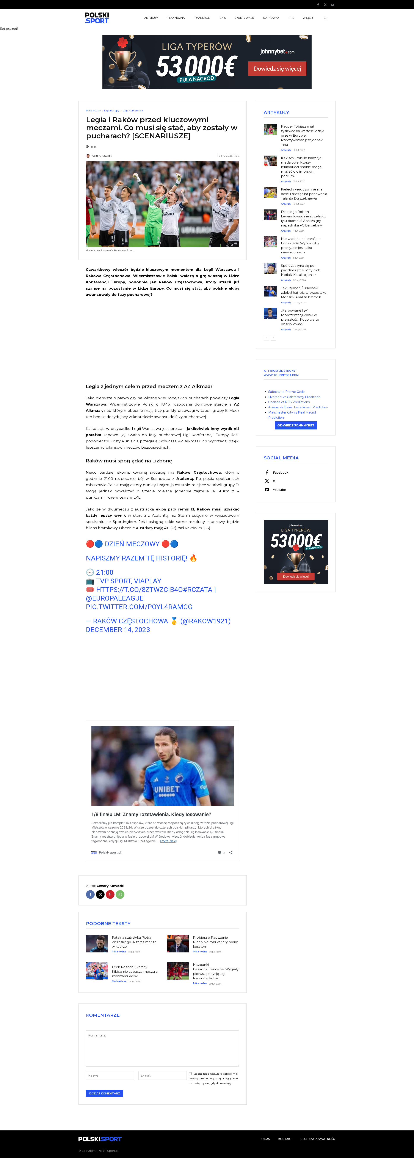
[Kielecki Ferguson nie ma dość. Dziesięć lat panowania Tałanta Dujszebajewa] (270, 190)
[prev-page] (266, 338)
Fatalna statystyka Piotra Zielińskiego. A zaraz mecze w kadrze (134, 942)
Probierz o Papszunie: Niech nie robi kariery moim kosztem (215, 942)
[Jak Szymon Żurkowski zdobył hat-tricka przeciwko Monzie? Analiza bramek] (270, 289)
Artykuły (286, 150)
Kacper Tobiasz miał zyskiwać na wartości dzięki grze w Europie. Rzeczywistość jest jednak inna (302, 135)
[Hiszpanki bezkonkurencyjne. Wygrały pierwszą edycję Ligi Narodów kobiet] (178, 971)
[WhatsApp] (120, 894)
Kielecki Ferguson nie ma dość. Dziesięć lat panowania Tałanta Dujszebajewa (304, 193)
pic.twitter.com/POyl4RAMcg (139, 607)
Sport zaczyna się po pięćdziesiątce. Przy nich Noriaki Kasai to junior (300, 270)
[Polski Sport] (107, 17)
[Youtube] (332, 5)
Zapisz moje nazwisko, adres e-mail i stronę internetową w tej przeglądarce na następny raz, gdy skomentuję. (213, 1078)
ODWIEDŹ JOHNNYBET (296, 425)
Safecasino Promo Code (286, 392)
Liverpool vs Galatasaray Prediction (294, 397)
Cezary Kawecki (102, 156)
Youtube (279, 490)
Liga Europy (111, 110)
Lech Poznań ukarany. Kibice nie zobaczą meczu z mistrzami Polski (134, 971)
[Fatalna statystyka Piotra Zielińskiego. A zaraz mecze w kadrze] (97, 943)
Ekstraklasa (119, 981)
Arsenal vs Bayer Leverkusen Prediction (298, 407)
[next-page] (273, 338)
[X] (325, 5)
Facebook (280, 472)
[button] (325, 18)
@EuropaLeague (115, 598)
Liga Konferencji (133, 110)
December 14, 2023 (118, 630)
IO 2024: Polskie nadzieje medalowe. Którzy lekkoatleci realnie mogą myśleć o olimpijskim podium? (301, 167)
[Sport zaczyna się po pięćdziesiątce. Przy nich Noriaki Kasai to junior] (270, 266)
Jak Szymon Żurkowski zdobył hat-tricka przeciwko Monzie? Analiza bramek (303, 292)
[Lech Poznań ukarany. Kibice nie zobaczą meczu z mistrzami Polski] (97, 971)
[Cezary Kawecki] (89, 156)
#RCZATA (197, 589)
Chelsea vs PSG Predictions (289, 402)
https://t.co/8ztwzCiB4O (139, 589)
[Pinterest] (110, 894)
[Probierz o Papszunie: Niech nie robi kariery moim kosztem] (178, 943)
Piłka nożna (93, 110)
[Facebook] (318, 5)
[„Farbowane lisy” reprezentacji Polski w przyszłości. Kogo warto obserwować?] (270, 311)
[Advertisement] (162, 339)
